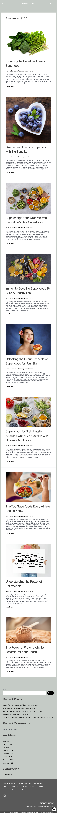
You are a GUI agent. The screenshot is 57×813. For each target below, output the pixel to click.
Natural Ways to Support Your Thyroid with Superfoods (20, 705)
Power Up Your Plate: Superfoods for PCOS (17, 714)
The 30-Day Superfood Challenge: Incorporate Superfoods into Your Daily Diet (28, 717)
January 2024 (7, 747)
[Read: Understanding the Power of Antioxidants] (28, 560)
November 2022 (8, 763)
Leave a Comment (11, 71)
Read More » (10, 86)
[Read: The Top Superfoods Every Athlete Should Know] (28, 487)
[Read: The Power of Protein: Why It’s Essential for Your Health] (28, 630)
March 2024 (6, 741)
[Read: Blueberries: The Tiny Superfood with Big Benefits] (28, 120)
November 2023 (8, 753)
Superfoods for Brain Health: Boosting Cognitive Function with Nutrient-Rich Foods (27, 436)
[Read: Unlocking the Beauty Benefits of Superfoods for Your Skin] (28, 339)
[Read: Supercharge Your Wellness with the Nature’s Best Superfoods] (28, 198)
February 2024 (7, 744)
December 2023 (8, 750)
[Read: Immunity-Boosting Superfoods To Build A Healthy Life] (28, 269)
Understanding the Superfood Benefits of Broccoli (19, 708)
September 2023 (8, 760)
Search (5, 690)
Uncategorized (23, 71)
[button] (10, 3)
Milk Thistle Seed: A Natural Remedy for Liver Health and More (23, 711)
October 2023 (7, 757)
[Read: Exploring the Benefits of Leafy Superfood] (28, 43)
